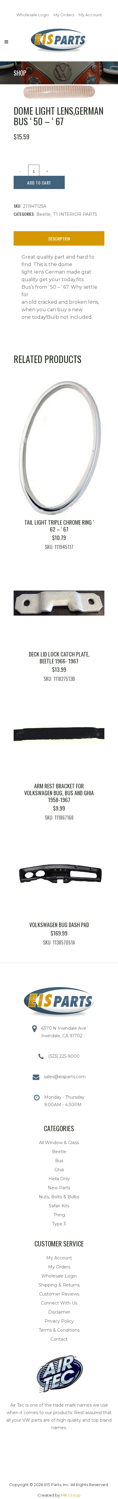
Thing (59, 1215)
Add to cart (39, 182)
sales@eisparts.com (65, 1076)
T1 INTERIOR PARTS (75, 214)
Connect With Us (59, 1303)
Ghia (59, 1169)
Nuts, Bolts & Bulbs (59, 1197)
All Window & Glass (59, 1142)
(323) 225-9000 (64, 1056)
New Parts (59, 1187)
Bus (59, 1160)
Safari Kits (59, 1206)
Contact (59, 1339)
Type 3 (59, 1224)
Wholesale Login (32, 14)
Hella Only (59, 1178)
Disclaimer (59, 1312)
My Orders (64, 14)
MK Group (70, 1495)
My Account (90, 14)
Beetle (43, 214)
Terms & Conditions (59, 1330)
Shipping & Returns (59, 1285)
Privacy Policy (59, 1321)
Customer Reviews (59, 1294)
